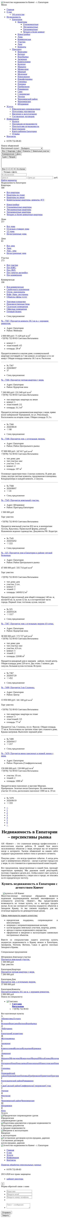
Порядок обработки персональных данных (21, 1165)
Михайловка (45, 1058)
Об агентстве (18, 14)
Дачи (20, 44)
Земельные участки (41, 151)
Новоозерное (24, 76)
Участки (21, 42)
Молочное (22, 74)
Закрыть (5, 1215)
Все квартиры (13, 192)
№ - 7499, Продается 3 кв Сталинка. (18, 687)
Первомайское (13, 1076)
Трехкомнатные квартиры (19, 212)
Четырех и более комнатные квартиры (25, 214)
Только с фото (10, 172)
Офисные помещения (17, 309)
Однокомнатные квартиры (19, 207)
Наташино (6, 1063)
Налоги (15, 121)
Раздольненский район (12, 1081)
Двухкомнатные (30, 27)
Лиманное (6, 1053)
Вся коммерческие (15, 287)
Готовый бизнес (14, 311)
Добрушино (6, 1028)
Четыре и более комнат (34, 32)
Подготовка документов (23, 111)
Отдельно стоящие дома (18, 229)
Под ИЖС (11, 267)
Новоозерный (33, 1063)
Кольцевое (27, 1048)
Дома (20, 37)
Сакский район (13, 1086)
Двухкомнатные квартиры (19, 209)
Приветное (45, 1076)
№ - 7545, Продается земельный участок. (20, 500)
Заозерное (22, 59)
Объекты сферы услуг (17, 297)
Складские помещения (17, 306)
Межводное (23, 69)
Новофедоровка (25, 79)
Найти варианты (9, 180)
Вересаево (22, 52)
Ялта (3, 1110)
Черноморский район (28, 99)
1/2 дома (10, 231)
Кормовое (36, 1048)
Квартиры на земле (16, 197)
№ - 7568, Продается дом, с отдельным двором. (23, 439)
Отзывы (16, 134)
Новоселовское (47, 1063)
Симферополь (26, 1086)
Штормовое (23, 104)
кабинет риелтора (15, 1179)
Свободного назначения (18, 289)
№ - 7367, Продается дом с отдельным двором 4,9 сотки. (27, 623)
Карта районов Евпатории (24, 131)
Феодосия (5, 1095)
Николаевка (21, 1063)
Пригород (16, 49)
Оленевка (22, 81)
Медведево (15, 1058)
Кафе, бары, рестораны (17, 294)
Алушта (17, 1018)
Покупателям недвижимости (25, 126)
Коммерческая (24, 39)
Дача (18, 154)
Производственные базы (18, 304)
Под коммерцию (14, 275)
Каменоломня (24, 62)
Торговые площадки (16, 301)
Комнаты (22, 47)
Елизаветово (17, 1033)
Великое (5, 1023)
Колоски (22, 64)
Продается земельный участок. (15, 959)
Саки (20, 91)
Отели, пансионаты (16, 292)
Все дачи (11, 246)
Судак (48, 1086)
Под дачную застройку (17, 272)
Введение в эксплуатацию (24, 114)
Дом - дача (11, 251)
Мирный (22, 71)
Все (3, 151)
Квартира (11, 151)
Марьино (22, 66)
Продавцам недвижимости (24, 124)
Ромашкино (23, 89)
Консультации (18, 129)
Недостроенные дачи (16, 253)
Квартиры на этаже (16, 195)
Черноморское (24, 101)
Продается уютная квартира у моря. (18, 972)
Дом (19, 151)
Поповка (22, 84)
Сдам (4, 157)
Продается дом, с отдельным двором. (18, 982)
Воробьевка (23, 57)
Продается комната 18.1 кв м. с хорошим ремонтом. (25, 992)
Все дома (11, 226)
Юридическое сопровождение (26, 109)
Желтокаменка (8, 1038)
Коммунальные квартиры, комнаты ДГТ (25, 200)
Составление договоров (23, 116)
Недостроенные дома (16, 234)
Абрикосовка (7, 1018)
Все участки (12, 265)
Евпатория (17, 19)
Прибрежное (24, 86)
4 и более (21, 169)
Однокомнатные (30, 24)
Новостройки (24, 34)
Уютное (21, 96)
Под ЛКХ (11, 270)
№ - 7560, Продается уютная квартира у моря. (22, 380)
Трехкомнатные (30, 29)
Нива (13, 1063)
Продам (12, 157)
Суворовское (24, 94)
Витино (21, 54)
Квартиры (22, 22)
